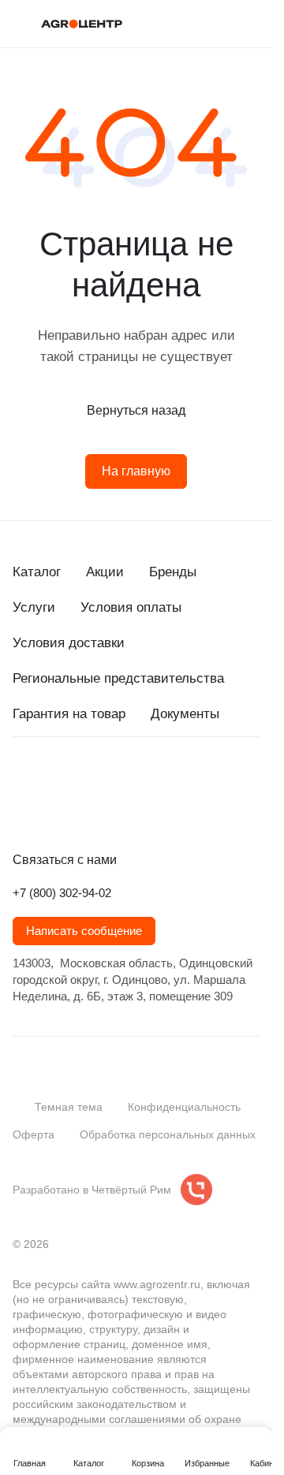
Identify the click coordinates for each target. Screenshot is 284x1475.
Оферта (33, 1134)
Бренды (172, 571)
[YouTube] (85, 809)
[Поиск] (188, 24)
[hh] (179, 809)
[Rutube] (116, 809)
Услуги (34, 607)
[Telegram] (53, 809)
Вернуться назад (136, 410)
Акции (105, 571)
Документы (185, 713)
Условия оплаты (130, 607)
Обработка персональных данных (168, 1134)
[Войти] (220, 24)
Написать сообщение (84, 931)
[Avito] (148, 809)
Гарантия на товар (69, 713)
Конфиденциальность (184, 1107)
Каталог (37, 571)
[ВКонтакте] (22, 809)
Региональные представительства (118, 678)
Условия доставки (69, 642)
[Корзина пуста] (252, 24)
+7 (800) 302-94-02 (62, 893)
